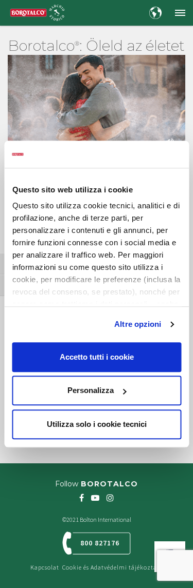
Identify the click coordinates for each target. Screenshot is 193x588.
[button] (180, 13)
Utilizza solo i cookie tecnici (97, 424)
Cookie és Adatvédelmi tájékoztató (112, 567)
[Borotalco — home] (37, 11)
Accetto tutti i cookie (97, 356)
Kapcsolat (44, 567)
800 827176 (99, 542)
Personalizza (90, 390)
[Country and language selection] (155, 13)
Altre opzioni (137, 324)
